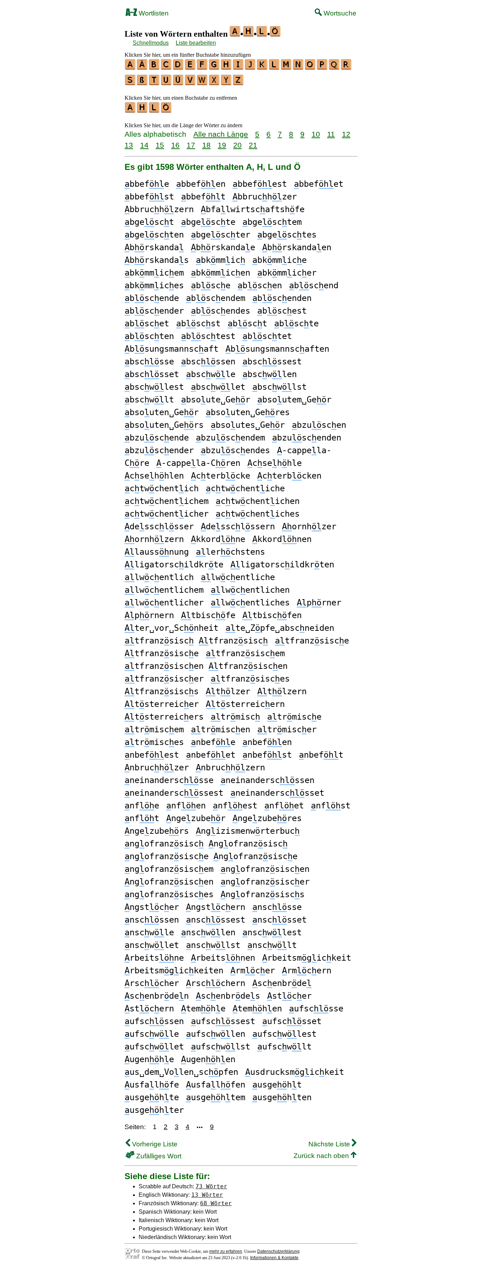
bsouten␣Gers (164, 425)
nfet (284, 806)
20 (237, 145)
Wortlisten (153, 13)
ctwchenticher (167, 514)
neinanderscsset (277, 793)
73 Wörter (211, 1186)
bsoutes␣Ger (248, 425)
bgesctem (272, 222)
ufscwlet (154, 1047)
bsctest (208, 336)
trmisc (235, 717)
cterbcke (220, 476)
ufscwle (152, 1034)
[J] (251, 67)
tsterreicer (162, 704)
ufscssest (223, 1021)
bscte (296, 323)
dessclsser (159, 526)
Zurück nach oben (322, 1155)
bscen (259, 285)
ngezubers (157, 831)
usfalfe (152, 1085)
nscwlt (272, 945)
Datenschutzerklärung (278, 1251)
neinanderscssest (174, 793)
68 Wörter (216, 1203)
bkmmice (279, 260)
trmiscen (220, 729)
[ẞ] (143, 83)
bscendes (220, 311)
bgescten (154, 235)
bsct (247, 323)
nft (142, 818)
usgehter (154, 1110)
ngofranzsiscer (265, 882)
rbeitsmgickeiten (174, 970)
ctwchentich (162, 488)
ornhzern (154, 539)
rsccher (152, 983)
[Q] (335, 67)
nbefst (267, 755)
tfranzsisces (250, 679)
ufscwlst (220, 1047)
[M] (287, 67)
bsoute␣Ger (215, 400)
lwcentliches (250, 603)
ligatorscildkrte (174, 564)
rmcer (252, 970)
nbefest (152, 755)
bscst (198, 323)
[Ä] (143, 67)
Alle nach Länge (220, 134)
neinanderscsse (169, 780)
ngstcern (215, 907)
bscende (152, 298)
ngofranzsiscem (169, 869)
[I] (239, 67)
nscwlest (272, 932)
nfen (186, 806)
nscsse (277, 907)
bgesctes (287, 235)
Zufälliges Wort (157, 1156)
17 (191, 145)
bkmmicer (287, 273)
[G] (215, 67)
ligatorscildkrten (282, 564)
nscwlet (152, 945)
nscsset (279, 920)
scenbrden (157, 996)
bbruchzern (159, 209)
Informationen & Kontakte (274, 1257)
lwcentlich (159, 577)
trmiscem (154, 729)
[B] (155, 67)
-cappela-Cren (198, 463)
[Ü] (179, 83)
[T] (155, 83)
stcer (289, 996)
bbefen (200, 184)
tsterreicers (164, 717)
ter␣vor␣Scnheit (171, 628)
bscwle (210, 374)
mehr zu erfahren (225, 1251)
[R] (347, 67)
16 (175, 145)
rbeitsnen (223, 958)
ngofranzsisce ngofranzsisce (211, 856)
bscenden (282, 298)
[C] (167, 67)
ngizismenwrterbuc (248, 831)
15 (160, 145)
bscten (149, 336)
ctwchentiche (245, 488)
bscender (154, 311)
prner (319, 603)
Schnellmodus (151, 43)
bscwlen (269, 374)
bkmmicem (154, 273)
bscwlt (149, 400)
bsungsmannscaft (171, 349)
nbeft (321, 755)
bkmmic (220, 260)
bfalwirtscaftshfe (253, 209)
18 (206, 145)
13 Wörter (207, 1194)
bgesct (149, 222)
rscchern (215, 983)
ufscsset (291, 1021)
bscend (313, 285)
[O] (311, 67)
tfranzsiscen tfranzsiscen (206, 666)
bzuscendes (235, 450)
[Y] (227, 83)
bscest (282, 311)
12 (346, 134)
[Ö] (167, 110)
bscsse (149, 361)
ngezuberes (267, 818)
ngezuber (195, 818)
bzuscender (159, 450)
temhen (257, 1009)
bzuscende (157, 438)
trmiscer (287, 729)
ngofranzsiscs (263, 894)
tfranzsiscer (164, 679)
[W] (203, 83)
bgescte (208, 222)
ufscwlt (284, 1047)
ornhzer (309, 526)
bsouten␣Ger (162, 412)
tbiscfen (272, 615)
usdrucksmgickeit (294, 1072)
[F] (203, 67)
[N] (299, 67)
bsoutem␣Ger (294, 400)
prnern (149, 615)
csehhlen (154, 476)
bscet (147, 323)
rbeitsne (154, 958)
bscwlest (154, 387)
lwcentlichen (250, 590)
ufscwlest (284, 1034)
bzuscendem (230, 438)
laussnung (157, 552)
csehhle (274, 463)
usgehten (282, 1097)
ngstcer (152, 907)
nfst (330, 806)
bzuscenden (306, 438)
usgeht (277, 1085)
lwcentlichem (164, 590)
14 (144, 145)
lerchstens (230, 552)
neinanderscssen (267, 780)
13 (129, 145)
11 (331, 134)
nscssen (152, 920)
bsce (210, 285)
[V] (191, 83)
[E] (191, 67)
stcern (149, 1009)
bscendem (215, 298)
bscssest (272, 361)
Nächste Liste (330, 1144)
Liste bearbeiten (196, 43)
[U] (167, 83)
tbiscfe (208, 615)
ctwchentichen (258, 501)
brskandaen (296, 247)
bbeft (203, 197)
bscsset (152, 374)
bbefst (149, 197)
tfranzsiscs (162, 691)
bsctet (267, 336)
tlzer (228, 691)
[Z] (239, 83)
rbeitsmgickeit (306, 958)
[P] (323, 67)
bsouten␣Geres (248, 412)
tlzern (282, 691)
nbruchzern (230, 767)
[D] (179, 67)
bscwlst (279, 387)
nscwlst (213, 945)
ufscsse (316, 1009)
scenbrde (282, 983)
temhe (203, 1009)
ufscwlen (215, 1034)
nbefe (213, 742)
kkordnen (282, 539)
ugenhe (149, 1059)
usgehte (152, 1097)
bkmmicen (220, 273)
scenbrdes (228, 996)
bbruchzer (265, 197)
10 (316, 134)
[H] (227, 67)
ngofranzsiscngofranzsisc (206, 844)
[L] (275, 67)
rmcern (306, 970)
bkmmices (154, 285)
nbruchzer (157, 767)
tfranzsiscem (245, 653)
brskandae (223, 247)
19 (222, 145)
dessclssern (238, 526)
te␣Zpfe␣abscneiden (279, 628)
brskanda (154, 247)
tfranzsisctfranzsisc (196, 641)
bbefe (147, 184)
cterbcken (289, 476)
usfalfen (215, 1085)
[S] (131, 83)
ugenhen (208, 1059)
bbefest (260, 184)
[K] (263, 67)
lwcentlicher (164, 603)
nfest (235, 806)
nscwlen (208, 932)
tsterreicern (245, 704)
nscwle (149, 932)
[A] (131, 67)
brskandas (157, 260)
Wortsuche (339, 13)
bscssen (208, 361)
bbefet (318, 184)
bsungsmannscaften (277, 349)
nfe (142, 806)
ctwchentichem (167, 501)
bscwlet (218, 387)
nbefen (267, 742)
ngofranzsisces (169, 894)
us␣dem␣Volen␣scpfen (181, 1072)
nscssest (215, 920)
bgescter (220, 235)
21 (253, 145)
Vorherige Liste (153, 1144)
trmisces (154, 742)
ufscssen (154, 1021)
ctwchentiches (258, 514)
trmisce (294, 717)
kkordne (218, 539)
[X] (215, 83)
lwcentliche (238, 577)
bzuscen (319, 425)
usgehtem (215, 1097)
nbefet (210, 755)
